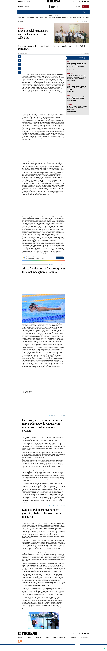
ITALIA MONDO (38, 12)
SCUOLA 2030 (68, 12)
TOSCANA (31, 12)
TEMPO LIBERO (56, 12)
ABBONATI (85, 6)
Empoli (37, 17)
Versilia (87, 17)
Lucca (46, 17)
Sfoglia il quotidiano (24, 6)
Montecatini (58, 17)
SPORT (44, 12)
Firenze (23, 17)
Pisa (70, 17)
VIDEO (62, 12)
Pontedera (79, 17)
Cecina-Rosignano (30, 17)
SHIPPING (75, 12)
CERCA (86, 12)
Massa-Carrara (52, 17)
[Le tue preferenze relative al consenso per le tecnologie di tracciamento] (104, 648)
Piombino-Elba (65, 17)
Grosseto (41, 17)
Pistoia (74, 17)
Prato (84, 17)
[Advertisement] (33, 64)
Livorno (19, 17)
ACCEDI (80, 6)
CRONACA (49, 12)
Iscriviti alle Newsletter (25, 1)
